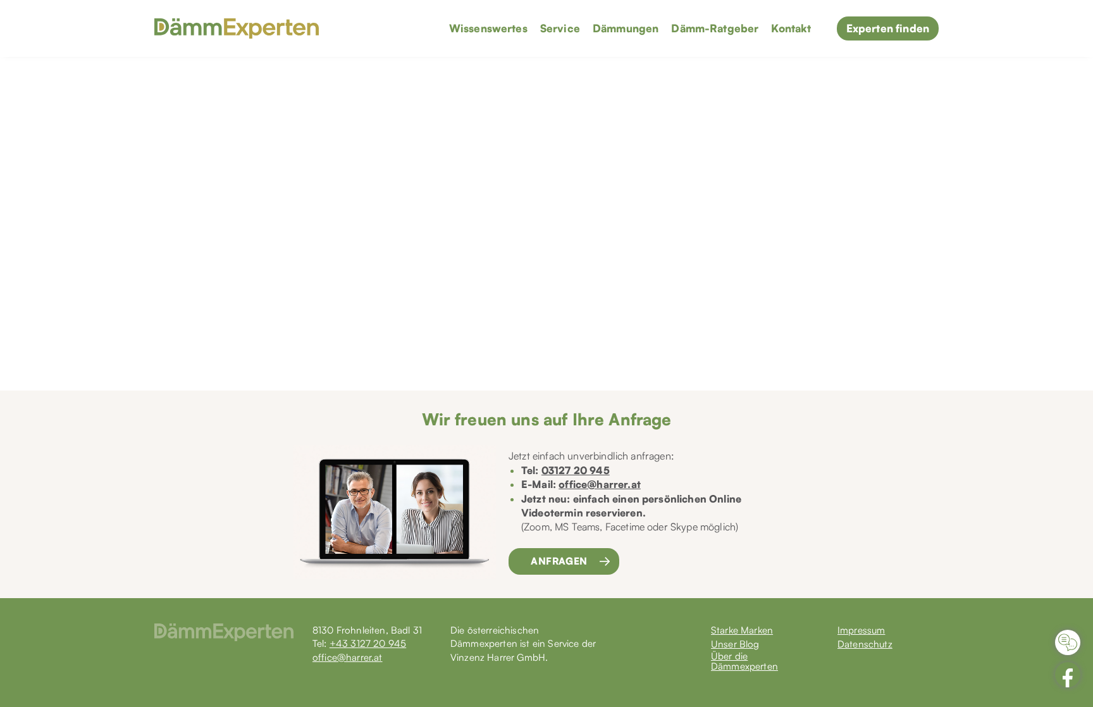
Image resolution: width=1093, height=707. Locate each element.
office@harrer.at (600, 484)
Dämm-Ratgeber (714, 28)
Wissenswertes (488, 28)
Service (560, 28)
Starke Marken (742, 630)
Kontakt (791, 28)
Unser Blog (735, 644)
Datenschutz (864, 644)
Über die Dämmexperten (744, 661)
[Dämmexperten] (236, 28)
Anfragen (559, 561)
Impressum (861, 630)
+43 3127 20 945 (368, 643)
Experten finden (887, 28)
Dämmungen (625, 28)
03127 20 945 (575, 470)
